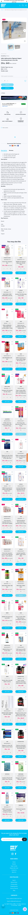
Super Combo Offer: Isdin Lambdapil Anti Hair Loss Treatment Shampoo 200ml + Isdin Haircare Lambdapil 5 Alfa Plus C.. (21, 392)
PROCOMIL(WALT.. (20, 581)
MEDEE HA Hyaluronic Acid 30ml (7, 617)
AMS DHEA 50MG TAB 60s (7, 586)
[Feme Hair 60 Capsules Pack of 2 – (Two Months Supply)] (7, 509)
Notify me (7, 88)
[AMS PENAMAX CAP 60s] (7, 347)
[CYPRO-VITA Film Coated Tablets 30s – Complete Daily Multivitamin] (7, 412)
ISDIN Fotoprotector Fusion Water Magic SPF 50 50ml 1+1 (21, 359)
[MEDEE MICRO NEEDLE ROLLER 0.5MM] (7, 702)
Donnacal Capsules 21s (20, 809)
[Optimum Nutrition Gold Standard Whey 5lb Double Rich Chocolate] (21, 734)
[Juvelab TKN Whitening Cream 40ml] (21, 283)
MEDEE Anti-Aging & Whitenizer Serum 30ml (21, 263)
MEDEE (21, 257)
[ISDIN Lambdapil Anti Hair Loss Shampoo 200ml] (21, 444)
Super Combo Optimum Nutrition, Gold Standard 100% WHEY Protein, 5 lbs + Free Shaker (21, 682)
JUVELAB (20, 290)
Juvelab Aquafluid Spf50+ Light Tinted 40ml (20, 554)
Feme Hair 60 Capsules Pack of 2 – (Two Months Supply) (7, 522)
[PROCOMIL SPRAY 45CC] (21, 574)
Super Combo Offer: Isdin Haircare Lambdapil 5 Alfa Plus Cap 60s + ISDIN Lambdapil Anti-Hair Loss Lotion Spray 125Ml (21, 618)
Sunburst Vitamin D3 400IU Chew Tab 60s (7, 778)
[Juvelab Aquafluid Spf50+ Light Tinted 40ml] (21, 542)
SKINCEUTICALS (7, 645)
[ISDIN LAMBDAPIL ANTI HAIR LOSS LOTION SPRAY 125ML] (7, 314)
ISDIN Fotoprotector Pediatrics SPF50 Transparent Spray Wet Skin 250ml (7, 810)
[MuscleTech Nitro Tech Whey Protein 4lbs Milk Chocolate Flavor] (21, 702)
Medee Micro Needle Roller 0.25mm (7, 681)
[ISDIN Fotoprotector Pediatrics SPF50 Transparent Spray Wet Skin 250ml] (7, 798)
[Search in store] (22, 5)
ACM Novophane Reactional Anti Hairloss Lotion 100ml (21, 522)
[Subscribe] (24, 839)
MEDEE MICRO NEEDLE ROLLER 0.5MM (7, 713)
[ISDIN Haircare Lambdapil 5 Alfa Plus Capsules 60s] (21, 314)
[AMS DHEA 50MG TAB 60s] (7, 574)
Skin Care (10, 67)
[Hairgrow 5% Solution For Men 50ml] (7, 379)
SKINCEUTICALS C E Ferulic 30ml (7, 649)
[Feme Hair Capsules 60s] (7, 250)
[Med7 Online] (3, 5)
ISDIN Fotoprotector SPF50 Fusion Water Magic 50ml (7, 489)
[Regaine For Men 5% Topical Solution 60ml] (7, 734)
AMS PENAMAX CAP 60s (7, 358)
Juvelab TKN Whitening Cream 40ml (20, 294)
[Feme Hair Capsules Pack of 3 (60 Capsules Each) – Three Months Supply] (7, 542)
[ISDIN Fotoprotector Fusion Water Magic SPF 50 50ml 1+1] (21, 347)
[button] (1, 1)
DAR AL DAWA (7, 386)
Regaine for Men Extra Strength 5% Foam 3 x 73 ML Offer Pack (7, 457)
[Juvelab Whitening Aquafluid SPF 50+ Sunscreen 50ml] (21, 477)
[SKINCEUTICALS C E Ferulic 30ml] (7, 638)
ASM (7, 451)
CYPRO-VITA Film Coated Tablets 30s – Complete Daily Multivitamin (7, 424)
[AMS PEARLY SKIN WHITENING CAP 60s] (7, 283)
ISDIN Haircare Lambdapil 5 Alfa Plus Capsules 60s (21, 327)
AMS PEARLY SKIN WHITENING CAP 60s (7, 294)
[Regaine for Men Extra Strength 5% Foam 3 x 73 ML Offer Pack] (7, 444)
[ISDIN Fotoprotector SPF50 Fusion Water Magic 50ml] (7, 477)
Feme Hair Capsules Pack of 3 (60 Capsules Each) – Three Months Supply (7, 554)
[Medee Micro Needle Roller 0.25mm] (7, 669)
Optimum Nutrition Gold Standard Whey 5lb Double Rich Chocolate (21, 747)
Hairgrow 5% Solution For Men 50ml (7, 391)
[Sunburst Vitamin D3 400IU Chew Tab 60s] (7, 767)
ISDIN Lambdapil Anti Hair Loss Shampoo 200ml (21, 457)
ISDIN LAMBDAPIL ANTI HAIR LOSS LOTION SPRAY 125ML (7, 327)
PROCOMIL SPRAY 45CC (21, 586)
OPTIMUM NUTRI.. (21, 676)
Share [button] (3, 93)
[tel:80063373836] (19, 5)
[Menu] (26, 5)
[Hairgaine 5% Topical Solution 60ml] (21, 767)
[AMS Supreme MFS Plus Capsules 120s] (21, 638)
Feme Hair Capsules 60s (7, 262)
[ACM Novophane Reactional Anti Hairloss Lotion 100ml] (21, 509)
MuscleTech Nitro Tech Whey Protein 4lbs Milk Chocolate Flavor (20, 714)
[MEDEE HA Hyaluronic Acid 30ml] (7, 605)
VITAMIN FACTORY (7, 257)
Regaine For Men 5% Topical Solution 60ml (7, 746)
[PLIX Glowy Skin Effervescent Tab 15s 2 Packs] (21, 412)
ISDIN (6, 71)
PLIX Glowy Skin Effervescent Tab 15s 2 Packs (20, 424)
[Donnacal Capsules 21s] (21, 798)
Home (2, 9)
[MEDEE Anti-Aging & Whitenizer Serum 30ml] (21, 250)
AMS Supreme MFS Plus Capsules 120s (20, 649)
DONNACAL (21, 805)
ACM (21, 516)
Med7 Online (15, 910)
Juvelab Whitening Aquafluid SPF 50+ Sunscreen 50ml (21, 489)
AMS (7, 290)
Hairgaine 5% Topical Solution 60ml (21, 778)
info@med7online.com (15, 901)
